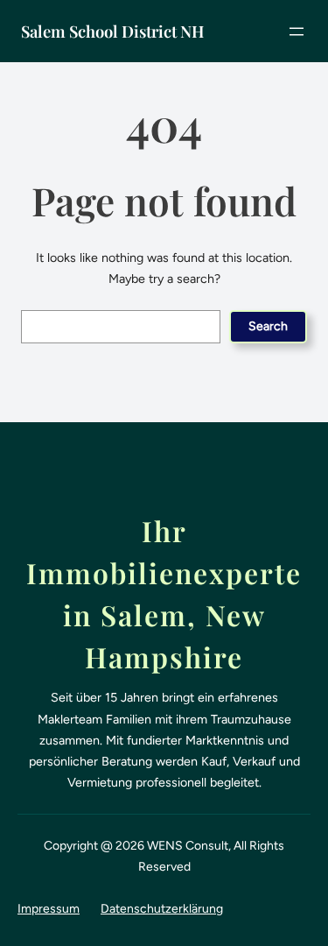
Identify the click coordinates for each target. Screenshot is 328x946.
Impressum (48, 908)
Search (268, 326)
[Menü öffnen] (296, 31)
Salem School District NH (112, 31)
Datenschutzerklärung (162, 908)
